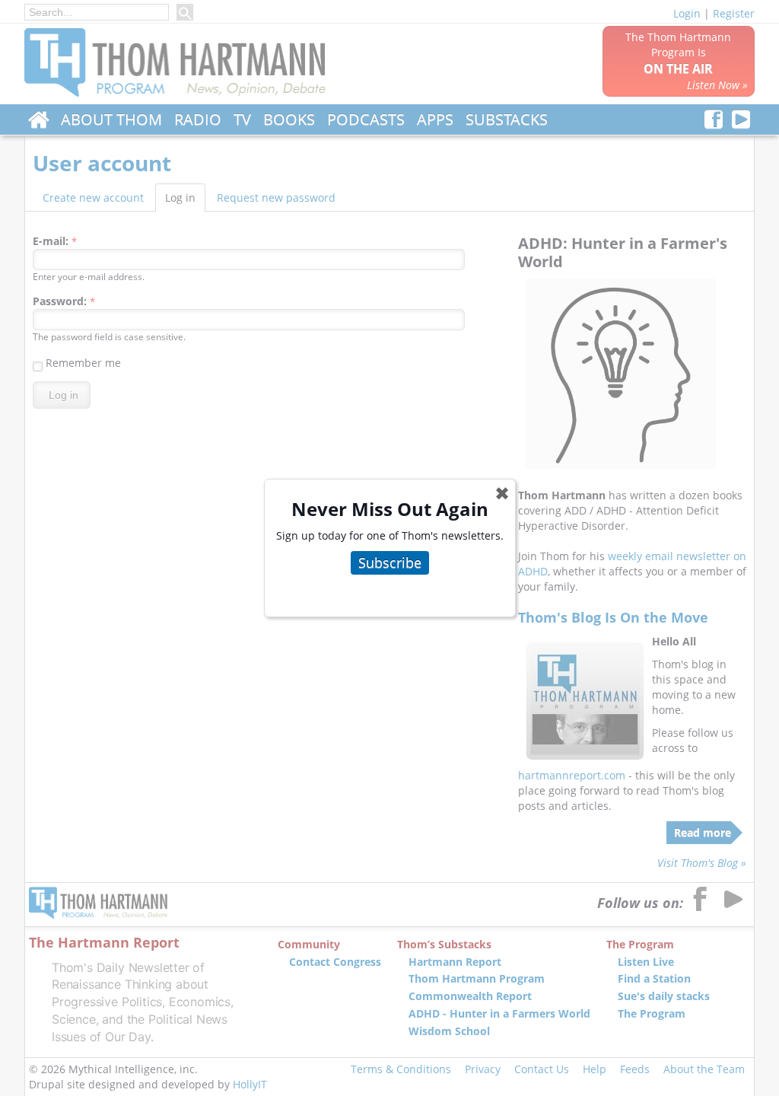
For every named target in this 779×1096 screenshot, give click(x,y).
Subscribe (389, 562)
